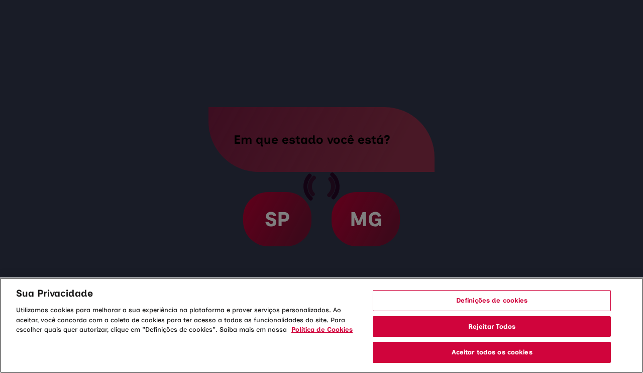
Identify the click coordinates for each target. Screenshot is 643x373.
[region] (321, 325)
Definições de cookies (492, 300)
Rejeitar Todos (492, 326)
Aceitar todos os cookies (492, 352)
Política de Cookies (322, 329)
